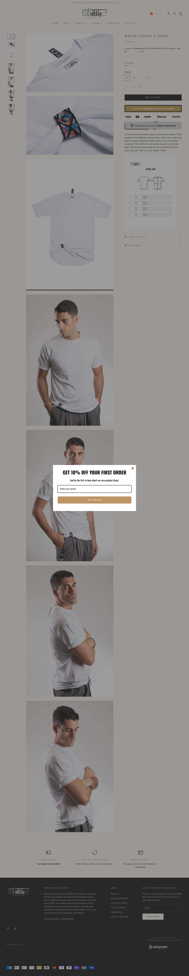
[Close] (132, 468)
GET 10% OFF (94, 500)
